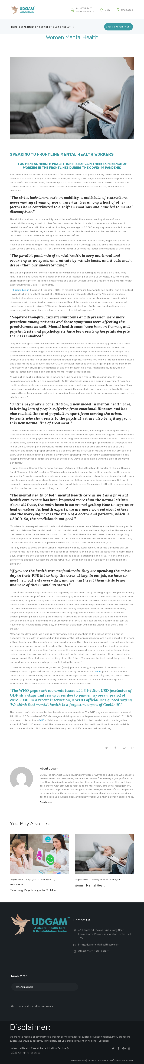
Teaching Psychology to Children (33, 890)
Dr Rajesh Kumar (19, 290)
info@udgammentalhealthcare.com (98, 944)
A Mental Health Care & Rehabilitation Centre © (40, 1048)
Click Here (104, 1040)
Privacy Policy (78, 1060)
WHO (42, 720)
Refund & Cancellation (122, 1060)
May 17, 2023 (32, 879)
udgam (48, 879)
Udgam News (16, 879)
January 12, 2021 (99, 879)
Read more (46, 802)
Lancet (97, 671)
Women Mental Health (90, 885)
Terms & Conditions (97, 1060)
